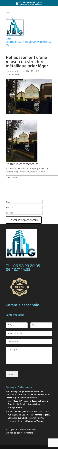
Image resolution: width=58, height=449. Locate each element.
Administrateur (17, 71)
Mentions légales (28, 429)
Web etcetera (27, 432)
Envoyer (11, 374)
